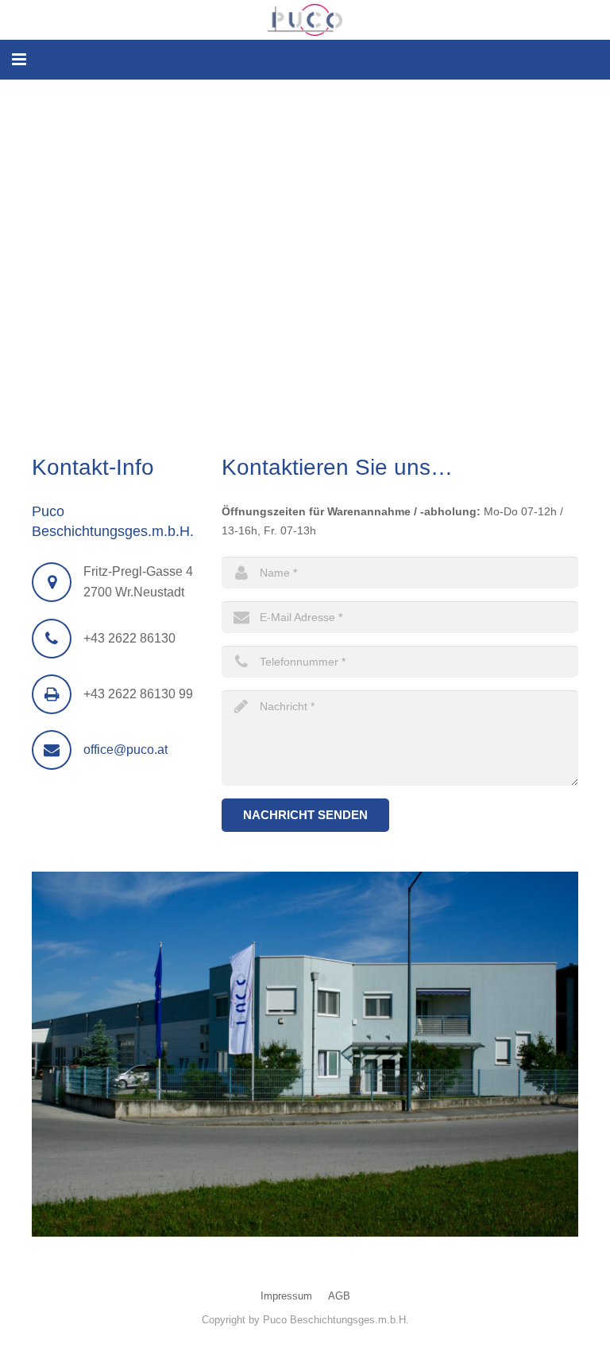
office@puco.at (125, 749)
